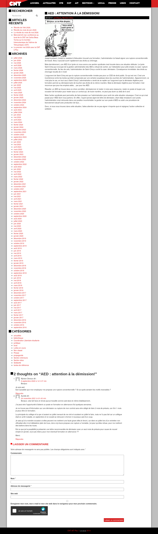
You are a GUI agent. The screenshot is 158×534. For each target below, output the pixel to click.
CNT (69, 3)
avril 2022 (17, 174)
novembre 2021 (20, 186)
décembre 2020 (20, 208)
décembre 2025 (20, 75)
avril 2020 (17, 228)
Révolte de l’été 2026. (22, 27)
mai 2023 (17, 144)
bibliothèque (18, 338)
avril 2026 (17, 65)
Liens (123, 3)
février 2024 (18, 124)
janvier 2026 (18, 72)
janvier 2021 (18, 206)
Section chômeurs (21, 357)
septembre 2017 (20, 300)
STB (61, 3)
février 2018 (18, 288)
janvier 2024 (18, 127)
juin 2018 (17, 278)
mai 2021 (17, 196)
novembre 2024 (20, 102)
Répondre (19, 393)
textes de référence (21, 365)
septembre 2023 (20, 137)
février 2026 (18, 70)
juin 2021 (17, 194)
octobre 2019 (19, 243)
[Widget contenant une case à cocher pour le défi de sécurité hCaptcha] (29, 510)
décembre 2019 (20, 238)
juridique (17, 343)
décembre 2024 (20, 100)
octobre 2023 (19, 134)
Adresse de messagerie (21, 486)
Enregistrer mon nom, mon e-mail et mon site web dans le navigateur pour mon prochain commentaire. (54, 503)
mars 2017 (18, 312)
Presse (112, 3)
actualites (49, 3)
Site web (14, 493)
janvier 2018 (18, 290)
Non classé (18, 350)
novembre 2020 (20, 211)
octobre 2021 (19, 189)
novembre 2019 (20, 241)
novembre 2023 (20, 132)
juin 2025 (17, 85)
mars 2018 (18, 285)
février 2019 (18, 260)
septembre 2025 (20, 80)
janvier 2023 (18, 154)
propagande (18, 355)
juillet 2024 (18, 112)
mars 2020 (18, 231)
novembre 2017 (20, 295)
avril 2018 (17, 283)
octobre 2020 (19, 213)
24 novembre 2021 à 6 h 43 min (33, 398)
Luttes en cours (20, 348)
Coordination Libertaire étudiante (26, 340)
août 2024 (18, 110)
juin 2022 (17, 169)
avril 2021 (17, 199)
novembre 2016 (20, 322)
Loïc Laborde (83, 531)
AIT (76, 3)
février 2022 (18, 179)
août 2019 (18, 248)
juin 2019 (17, 250)
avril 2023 (17, 147)
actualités (17, 335)
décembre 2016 (20, 320)
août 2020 (18, 218)
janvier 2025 (18, 97)
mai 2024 (17, 117)
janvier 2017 (18, 317)
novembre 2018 (20, 268)
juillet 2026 (18, 58)
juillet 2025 (18, 82)
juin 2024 (17, 114)
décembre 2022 (20, 157)
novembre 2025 (20, 77)
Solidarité (17, 362)
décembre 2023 (20, 129)
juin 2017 (17, 305)
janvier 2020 (18, 236)
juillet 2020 (18, 221)
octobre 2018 (19, 270)
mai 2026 (17, 63)
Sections (87, 3)
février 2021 (18, 203)
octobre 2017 (19, 297)
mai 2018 (17, 280)
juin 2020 (17, 223)
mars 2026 (18, 68)
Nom (13, 478)
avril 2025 (17, 90)
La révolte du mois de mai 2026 (26, 32)
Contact (134, 3)
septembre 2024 (20, 107)
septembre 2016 (20, 327)
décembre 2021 (20, 184)
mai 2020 (17, 226)
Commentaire (16, 453)
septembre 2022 (20, 164)
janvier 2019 (18, 263)
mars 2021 (18, 201)
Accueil (34, 3)
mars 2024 (18, 122)
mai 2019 (17, 253)
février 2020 (18, 233)
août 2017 (18, 302)
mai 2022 (17, 171)
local (15, 345)
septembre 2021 (20, 191)
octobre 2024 (19, 105)
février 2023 (18, 152)
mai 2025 (17, 87)
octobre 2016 (19, 325)
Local (101, 3)
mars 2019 (18, 258)
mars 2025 (18, 92)
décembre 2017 (20, 292)
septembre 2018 (20, 273)
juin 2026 (17, 60)
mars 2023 (18, 149)
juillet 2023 (18, 139)
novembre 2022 (20, 159)
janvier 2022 (18, 181)
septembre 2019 (20, 246)
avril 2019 (17, 255)
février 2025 (18, 95)
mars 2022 (18, 176)
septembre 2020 (20, 216)
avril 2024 (17, 119)
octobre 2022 (19, 161)
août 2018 (18, 275)
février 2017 (18, 315)
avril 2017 (17, 310)
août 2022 (18, 166)
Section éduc (19, 360)
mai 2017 (17, 307)
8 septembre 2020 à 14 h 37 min (34, 381)
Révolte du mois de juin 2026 (25, 30)
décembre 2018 (20, 265)
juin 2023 (17, 142)
